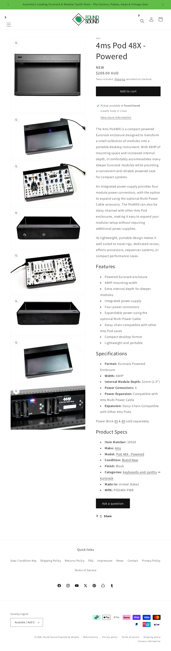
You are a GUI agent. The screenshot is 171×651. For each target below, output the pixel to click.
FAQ (90, 560)
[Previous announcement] (8, 4)
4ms (118, 448)
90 (123, 421)
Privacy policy (110, 637)
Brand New (130, 460)
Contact (133, 560)
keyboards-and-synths (140, 472)
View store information (116, 117)
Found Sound (50, 637)
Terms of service (130, 637)
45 (116, 421)
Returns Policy (74, 560)
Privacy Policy (151, 560)
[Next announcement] (162, 4)
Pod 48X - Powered (130, 454)
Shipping (119, 79)
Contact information (149, 641)
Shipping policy (152, 637)
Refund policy (90, 637)
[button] (8, 19)
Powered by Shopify (68, 637)
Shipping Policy (50, 560)
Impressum (104, 560)
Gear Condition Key (23, 560)
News (119, 560)
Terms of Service (86, 570)
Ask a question (113, 503)
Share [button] (108, 516)
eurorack (106, 478)
